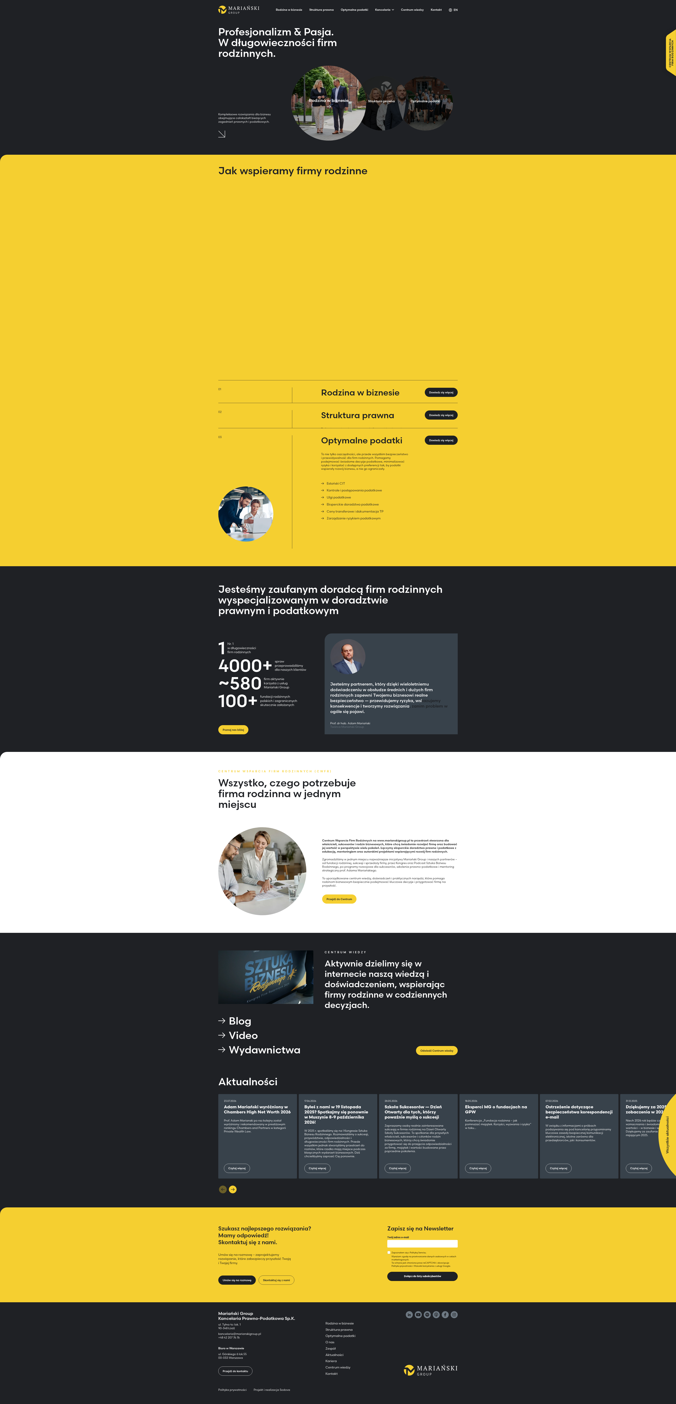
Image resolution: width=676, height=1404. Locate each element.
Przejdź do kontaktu (235, 1371)
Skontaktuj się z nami (276, 1280)
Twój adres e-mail (398, 1237)
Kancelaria (382, 9)
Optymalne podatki (354, 9)
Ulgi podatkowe (339, 497)
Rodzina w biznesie (289, 9)
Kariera (331, 1361)
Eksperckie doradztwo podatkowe (353, 504)
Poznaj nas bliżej (233, 729)
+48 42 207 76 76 (229, 1337)
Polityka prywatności (402, 1266)
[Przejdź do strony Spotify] (427, 1315)
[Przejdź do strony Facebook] (445, 1315)
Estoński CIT (336, 483)
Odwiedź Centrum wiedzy (436, 1050)
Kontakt (436, 9)
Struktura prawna (321, 9)
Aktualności (334, 1355)
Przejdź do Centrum (339, 899)
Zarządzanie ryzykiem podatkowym (354, 518)
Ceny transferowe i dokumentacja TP (355, 511)
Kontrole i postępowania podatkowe (354, 490)
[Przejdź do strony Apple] (436, 1315)
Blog (240, 1020)
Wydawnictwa (265, 1049)
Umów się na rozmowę (237, 1280)
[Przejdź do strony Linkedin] (409, 1315)
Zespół (331, 1348)
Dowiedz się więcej (441, 415)
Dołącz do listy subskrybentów (422, 1276)
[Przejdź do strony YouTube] (418, 1315)
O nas (330, 1342)
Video (243, 1035)
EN (456, 10)
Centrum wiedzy (412, 9)
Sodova (285, 1390)
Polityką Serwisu (418, 1252)
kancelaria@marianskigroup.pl (240, 1334)
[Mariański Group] (238, 10)
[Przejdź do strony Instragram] (454, 1315)
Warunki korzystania (424, 1266)
